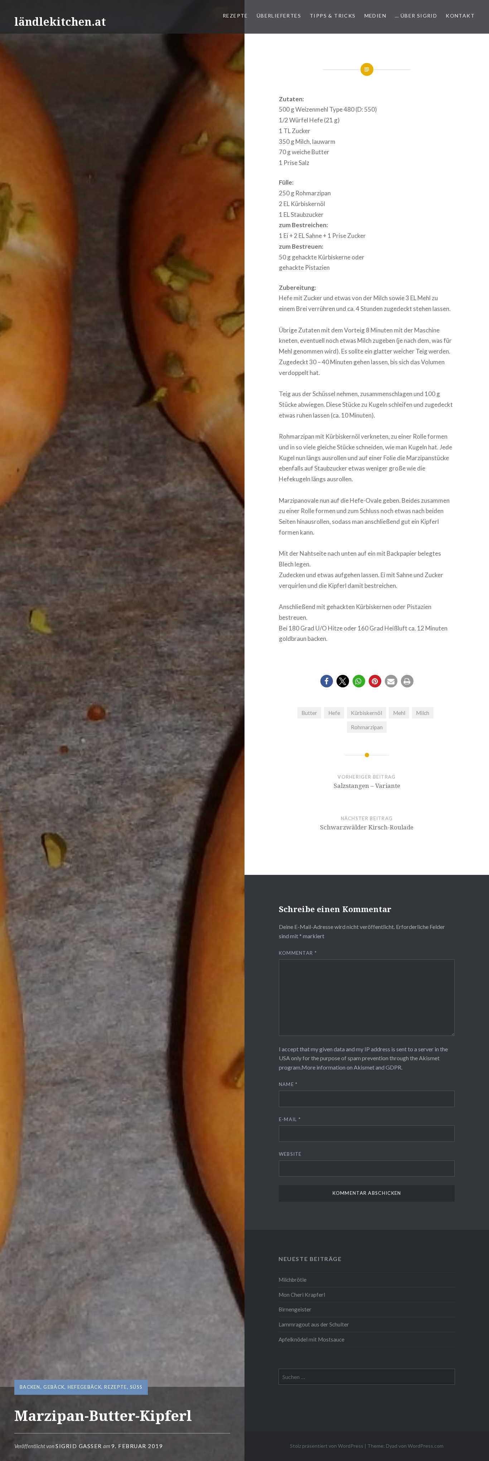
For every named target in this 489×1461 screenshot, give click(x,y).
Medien (375, 16)
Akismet (429, 1058)
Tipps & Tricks (333, 16)
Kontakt (460, 16)
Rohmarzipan (367, 727)
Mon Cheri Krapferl (302, 1294)
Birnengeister (295, 1309)
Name (288, 1084)
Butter (309, 713)
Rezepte (235, 16)
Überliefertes (279, 16)
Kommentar (298, 953)
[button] (326, 681)
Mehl (399, 713)
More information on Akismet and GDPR (351, 1067)
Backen (30, 1387)
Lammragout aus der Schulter (314, 1324)
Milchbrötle (292, 1279)
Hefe (334, 713)
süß (136, 1387)
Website (290, 1154)
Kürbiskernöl (366, 713)
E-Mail (290, 1119)
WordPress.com (426, 1446)
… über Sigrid (416, 16)
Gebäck (53, 1387)
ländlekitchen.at (60, 21)
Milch (422, 713)
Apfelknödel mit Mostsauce (311, 1339)
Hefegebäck (84, 1387)
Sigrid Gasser (78, 1446)
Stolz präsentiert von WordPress (326, 1446)
